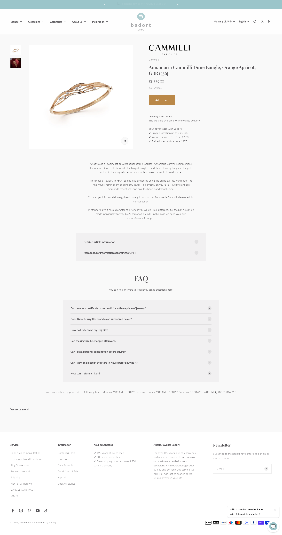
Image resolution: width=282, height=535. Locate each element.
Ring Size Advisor (20, 465)
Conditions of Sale (68, 471)
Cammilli (154, 59)
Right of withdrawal (21, 483)
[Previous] (104, 4)
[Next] (177, 4)
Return (14, 495)
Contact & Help (66, 452)
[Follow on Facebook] (12, 510)
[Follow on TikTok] (46, 510)
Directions (63, 458)
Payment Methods (20, 471)
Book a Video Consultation (25, 452)
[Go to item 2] (15, 63)
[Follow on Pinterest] (29, 510)
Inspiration (98, 21)
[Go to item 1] (15, 50)
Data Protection (66, 465)
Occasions (34, 21)
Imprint (62, 477)
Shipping (15, 477)
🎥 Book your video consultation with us (141, 4)
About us (77, 21)
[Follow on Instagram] (21, 510)
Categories (56, 21)
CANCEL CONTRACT (22, 489)
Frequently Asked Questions (26, 458)
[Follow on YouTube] (37, 510)
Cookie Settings (66, 483)
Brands (14, 21)
